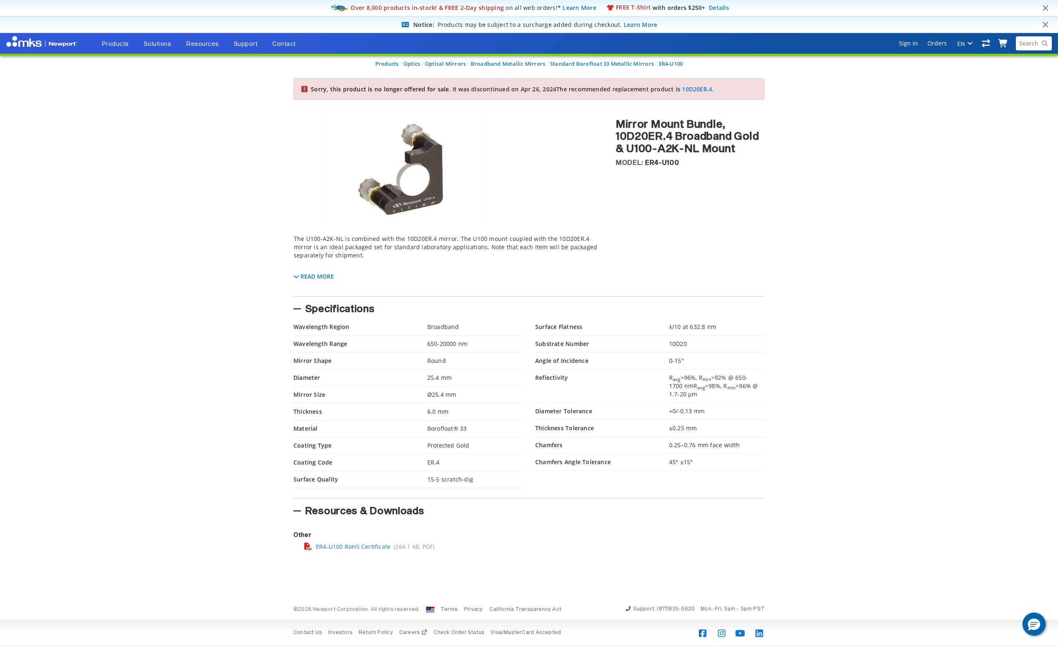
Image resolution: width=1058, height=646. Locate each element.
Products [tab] (115, 44)
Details (719, 7)
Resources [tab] (202, 44)
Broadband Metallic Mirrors (508, 63)
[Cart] (1003, 43)
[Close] (1045, 8)
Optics (411, 63)
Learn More (579, 7)
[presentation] (529, 323)
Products (387, 63)
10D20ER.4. (698, 89)
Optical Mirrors (445, 63)
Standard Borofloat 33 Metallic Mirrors (602, 63)
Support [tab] (246, 44)
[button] (1034, 624)
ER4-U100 (671, 63)
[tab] (448, 263)
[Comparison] (986, 43)
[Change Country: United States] (430, 609)
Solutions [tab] (158, 44)
